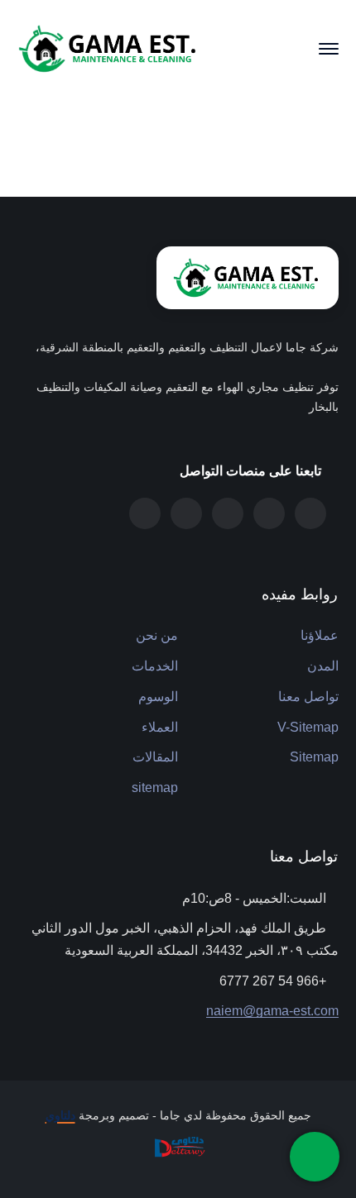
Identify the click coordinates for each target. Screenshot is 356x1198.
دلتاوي (60, 1115)
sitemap (155, 787)
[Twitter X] (310, 513)
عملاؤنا (320, 635)
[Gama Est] (109, 48)
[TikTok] (186, 513)
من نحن (157, 635)
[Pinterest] (227, 513)
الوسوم (158, 697)
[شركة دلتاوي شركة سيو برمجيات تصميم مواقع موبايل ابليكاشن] (178, 1146)
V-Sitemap (308, 727)
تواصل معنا (308, 697)
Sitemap (314, 757)
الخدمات (155, 666)
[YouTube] (145, 513)
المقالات (155, 757)
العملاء (160, 727)
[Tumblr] (269, 513)
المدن (323, 666)
